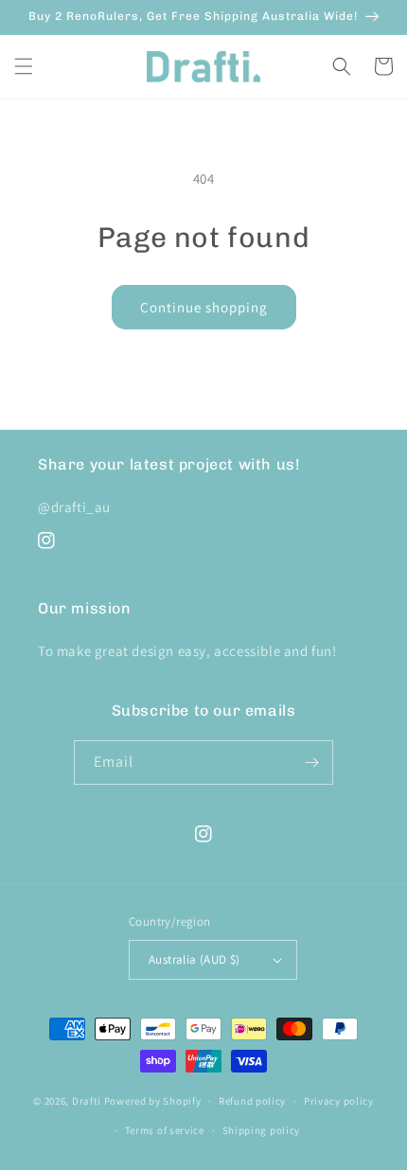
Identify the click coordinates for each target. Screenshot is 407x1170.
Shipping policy (261, 1130)
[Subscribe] (311, 762)
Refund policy (252, 1101)
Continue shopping (204, 307)
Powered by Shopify (153, 1101)
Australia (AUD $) (194, 959)
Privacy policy (339, 1101)
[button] (23, 66)
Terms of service (164, 1130)
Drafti (86, 1101)
